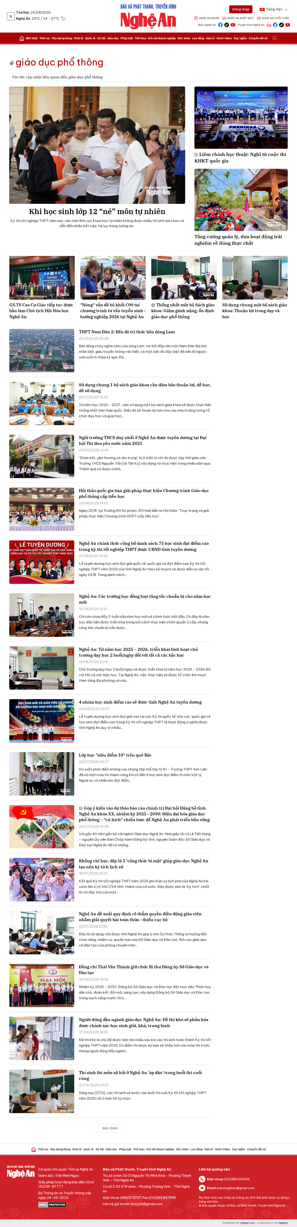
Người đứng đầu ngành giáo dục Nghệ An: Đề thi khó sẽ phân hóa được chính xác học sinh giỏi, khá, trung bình (143, 1022)
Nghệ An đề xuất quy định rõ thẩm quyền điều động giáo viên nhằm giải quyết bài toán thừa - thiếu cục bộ (140, 916)
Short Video (224, 38)
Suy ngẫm (240, 38)
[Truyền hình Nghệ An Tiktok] (281, 24)
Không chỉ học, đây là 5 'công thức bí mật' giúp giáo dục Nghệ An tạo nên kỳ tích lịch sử (143, 863)
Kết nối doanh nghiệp (162, 38)
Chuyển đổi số (258, 38)
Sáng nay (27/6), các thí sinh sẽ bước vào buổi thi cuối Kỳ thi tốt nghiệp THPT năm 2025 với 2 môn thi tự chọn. (142, 1096)
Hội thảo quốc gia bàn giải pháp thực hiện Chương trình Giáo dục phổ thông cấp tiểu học (144, 493)
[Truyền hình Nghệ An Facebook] (275, 24)
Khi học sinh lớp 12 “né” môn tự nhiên (97, 211)
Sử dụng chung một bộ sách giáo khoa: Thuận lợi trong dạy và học (254, 310)
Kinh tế (78, 38)
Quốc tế (90, 38)
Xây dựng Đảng (62, 38)
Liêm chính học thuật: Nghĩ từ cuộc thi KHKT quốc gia (240, 157)
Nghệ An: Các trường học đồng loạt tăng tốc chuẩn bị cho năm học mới (145, 599)
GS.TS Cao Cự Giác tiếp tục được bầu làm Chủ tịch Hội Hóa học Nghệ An (41, 310)
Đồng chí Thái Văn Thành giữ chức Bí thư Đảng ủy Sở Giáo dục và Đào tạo (144, 969)
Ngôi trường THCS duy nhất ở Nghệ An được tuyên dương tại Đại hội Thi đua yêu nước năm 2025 (143, 440)
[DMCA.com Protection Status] (68, 1204)
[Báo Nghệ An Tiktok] (226, 24)
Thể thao (140, 38)
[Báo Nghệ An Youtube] (233, 24)
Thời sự (44, 38)
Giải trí (210, 38)
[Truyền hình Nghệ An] (269, 24)
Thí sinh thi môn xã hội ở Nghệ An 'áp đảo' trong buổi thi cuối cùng (140, 1075)
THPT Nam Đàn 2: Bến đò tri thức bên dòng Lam (127, 331)
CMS (247, 1223)
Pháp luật (127, 38)
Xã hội (101, 38)
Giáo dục (113, 38)
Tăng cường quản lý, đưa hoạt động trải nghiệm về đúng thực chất (238, 239)
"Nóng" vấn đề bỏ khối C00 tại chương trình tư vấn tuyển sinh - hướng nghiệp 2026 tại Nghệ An (113, 310)
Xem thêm (110, 1128)
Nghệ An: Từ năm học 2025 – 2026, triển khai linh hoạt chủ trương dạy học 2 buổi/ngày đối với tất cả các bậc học (138, 652)
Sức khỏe (184, 38)
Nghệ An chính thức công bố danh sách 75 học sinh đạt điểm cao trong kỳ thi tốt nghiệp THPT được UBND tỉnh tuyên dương (144, 546)
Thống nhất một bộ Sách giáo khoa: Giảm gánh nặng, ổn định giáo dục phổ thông (182, 310)
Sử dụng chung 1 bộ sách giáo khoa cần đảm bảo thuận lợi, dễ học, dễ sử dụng (145, 387)
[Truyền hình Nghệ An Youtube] (287, 24)
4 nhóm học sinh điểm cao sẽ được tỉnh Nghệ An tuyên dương (140, 702)
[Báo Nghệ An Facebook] (220, 24)
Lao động (198, 38)
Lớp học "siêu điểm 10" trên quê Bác (115, 755)
